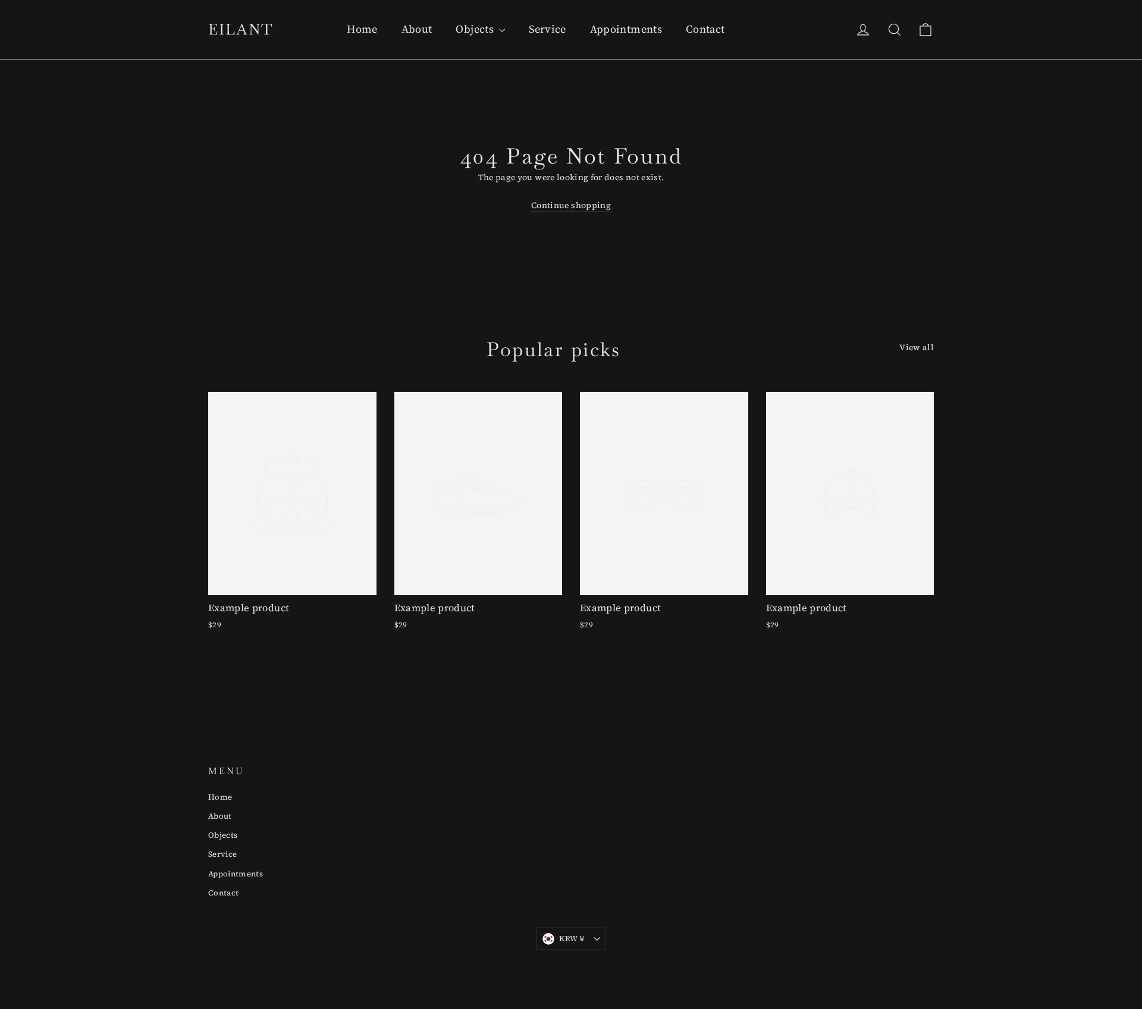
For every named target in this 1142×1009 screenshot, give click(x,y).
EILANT (241, 29)
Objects (476, 28)
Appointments (626, 28)
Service (547, 28)
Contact (705, 28)
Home (362, 28)
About (416, 28)
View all (916, 347)
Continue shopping (571, 205)
